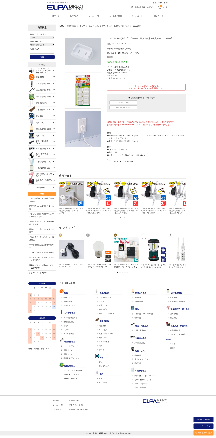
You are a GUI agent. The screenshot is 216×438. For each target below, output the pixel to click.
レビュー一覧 (94, 16)
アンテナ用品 (69, 346)
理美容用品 (174, 314)
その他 (172, 344)
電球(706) (40, 123)
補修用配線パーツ (106, 309)
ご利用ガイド (137, 16)
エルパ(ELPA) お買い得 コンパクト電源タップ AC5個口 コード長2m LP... (181, 266)
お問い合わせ (158, 16)
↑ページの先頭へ (203, 419)
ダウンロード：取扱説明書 (122, 161)
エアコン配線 (104, 342)
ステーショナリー (70, 379)
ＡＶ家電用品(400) (43, 83)
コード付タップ (105, 297)
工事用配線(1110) (43, 109)
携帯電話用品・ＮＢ (71, 358)
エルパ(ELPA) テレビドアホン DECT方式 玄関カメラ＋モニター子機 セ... (126, 266)
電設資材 (102, 326)
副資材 (172, 348)
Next (182, 197)
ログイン (150, 7)
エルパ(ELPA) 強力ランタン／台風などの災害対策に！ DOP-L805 (153, 266)
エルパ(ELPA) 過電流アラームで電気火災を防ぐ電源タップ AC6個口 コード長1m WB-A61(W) (181, 210)
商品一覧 (55, 16)
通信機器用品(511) (43, 90)
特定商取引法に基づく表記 (78, 409)
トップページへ (203, 426)
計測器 (101, 350)
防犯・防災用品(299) (42, 155)
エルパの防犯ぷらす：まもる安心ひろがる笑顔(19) (44, 70)
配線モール (103, 338)
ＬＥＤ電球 (103, 383)
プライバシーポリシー (77, 405)
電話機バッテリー (70, 354)
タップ (82, 26)
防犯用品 (137, 355)
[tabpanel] (71, 197)
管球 (100, 362)
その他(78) (40, 187)
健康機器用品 (175, 330)
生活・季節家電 (140, 388)
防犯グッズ (68, 297)
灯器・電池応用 (140, 330)
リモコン (67, 326)
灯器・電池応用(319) (42, 142)
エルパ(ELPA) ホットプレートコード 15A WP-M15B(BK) (71, 266)
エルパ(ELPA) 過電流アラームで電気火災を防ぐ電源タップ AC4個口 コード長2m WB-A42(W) (126, 210)
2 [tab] (124, 217)
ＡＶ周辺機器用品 (70, 318)
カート (165, 7)
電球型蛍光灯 (104, 366)
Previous (63, 197)
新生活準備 (68, 301)
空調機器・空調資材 (178, 301)
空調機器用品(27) (43, 168)
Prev (63, 251)
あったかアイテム (70, 305)
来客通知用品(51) (43, 149)
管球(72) (39, 116)
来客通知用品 (139, 343)
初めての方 (74, 16)
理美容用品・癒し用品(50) (44, 175)
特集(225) (40, 77)
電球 (100, 379)
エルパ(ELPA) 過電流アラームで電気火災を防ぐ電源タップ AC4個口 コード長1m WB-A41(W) (98, 210)
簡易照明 (137, 297)
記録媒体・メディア (71, 375)
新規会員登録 (139, 7)
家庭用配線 (71, 26)
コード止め (103, 330)
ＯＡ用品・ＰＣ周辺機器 (73, 371)
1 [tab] (120, 217)
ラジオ (66, 330)
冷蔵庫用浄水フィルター (144, 380)
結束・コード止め (106, 334)
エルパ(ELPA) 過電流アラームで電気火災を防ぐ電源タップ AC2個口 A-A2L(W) (71, 210)
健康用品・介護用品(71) (44, 181)
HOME (61, 26)
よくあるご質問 (115, 16)
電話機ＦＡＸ (69, 350)
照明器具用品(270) (43, 129)
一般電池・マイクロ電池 (144, 314)
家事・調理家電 (140, 384)
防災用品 (137, 363)
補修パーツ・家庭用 (106, 313)
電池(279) (40, 136)
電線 (100, 346)
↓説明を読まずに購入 (203, 433)
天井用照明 (138, 301)
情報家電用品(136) (43, 96)
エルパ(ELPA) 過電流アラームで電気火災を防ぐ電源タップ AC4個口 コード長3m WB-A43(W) (153, 210)
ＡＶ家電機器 (69, 334)
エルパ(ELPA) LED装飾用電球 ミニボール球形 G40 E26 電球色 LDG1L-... (98, 266)
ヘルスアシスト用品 (178, 334)
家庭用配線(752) (42, 103)
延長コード (103, 305)
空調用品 (173, 297)
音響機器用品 (69, 322)
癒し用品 (173, 318)
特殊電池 (137, 318)
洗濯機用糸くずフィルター (144, 376)
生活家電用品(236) (43, 162)
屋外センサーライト (142, 359)
